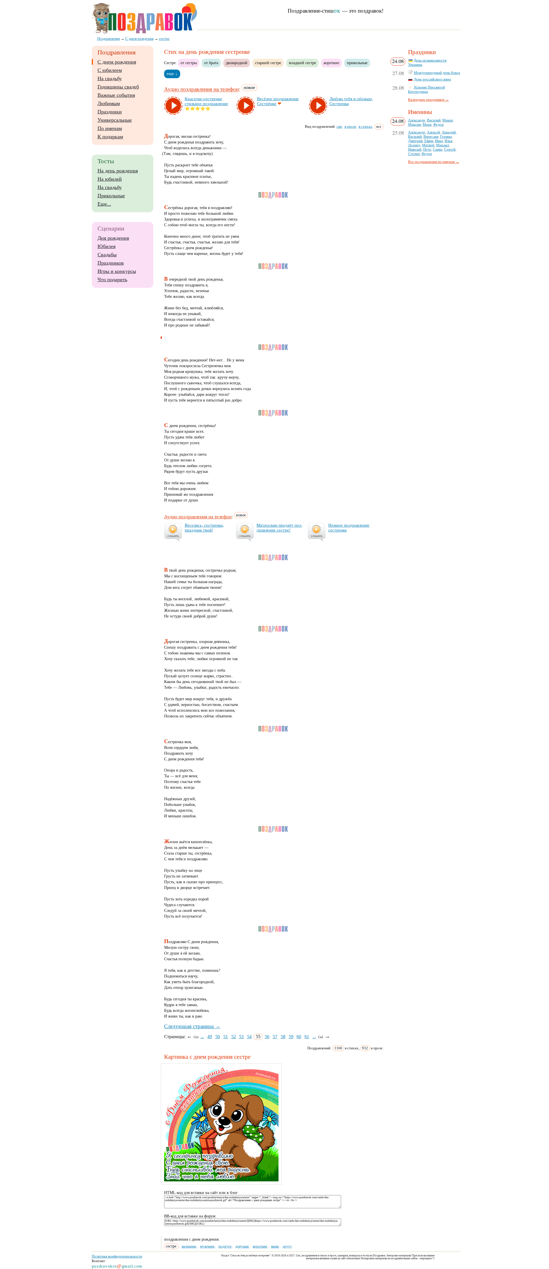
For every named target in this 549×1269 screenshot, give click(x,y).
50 (217, 1036)
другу (287, 1246)
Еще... (104, 204)
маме (275, 1246)
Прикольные (111, 195)
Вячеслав (430, 137)
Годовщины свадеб (118, 87)
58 (283, 1036)
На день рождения (118, 171)
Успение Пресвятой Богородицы (426, 89)
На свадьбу (110, 78)
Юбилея (107, 246)
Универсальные (115, 120)
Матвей (428, 145)
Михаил (442, 145)
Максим (414, 125)
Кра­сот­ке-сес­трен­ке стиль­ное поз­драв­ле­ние (206, 101)
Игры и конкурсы (117, 271)
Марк (427, 125)
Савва (437, 149)
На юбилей (110, 179)
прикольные (357, 62)
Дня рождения (113, 238)
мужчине (207, 1246)
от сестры (188, 62)
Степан (414, 154)
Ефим (428, 141)
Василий (434, 120)
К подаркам (110, 136)
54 (249, 1036)
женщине (189, 1246)
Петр (427, 149)
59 (291, 1036)
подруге (225, 1246)
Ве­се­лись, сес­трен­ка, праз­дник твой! (204, 527)
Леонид (414, 145)
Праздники (110, 112)
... (202, 1036)
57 (275, 1036)
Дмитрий (415, 141)
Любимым (109, 103)
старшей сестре (268, 62)
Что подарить (112, 279)
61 (307, 1036)
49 (209, 1036)
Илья (448, 141)
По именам (110, 128)
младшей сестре (302, 62)
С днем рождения (117, 62)
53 (241, 1036)
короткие (331, 62)
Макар (447, 120)
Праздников (111, 263)
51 (225, 1036)
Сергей (449, 149)
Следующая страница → (192, 1026)
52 (233, 1036)
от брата (211, 62)
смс (339, 126)
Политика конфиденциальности (117, 1256)
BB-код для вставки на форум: (190, 1216)
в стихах (365, 126)
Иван (439, 141)
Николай (414, 149)
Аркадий (449, 132)
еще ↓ (172, 73)
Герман (446, 137)
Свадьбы (107, 254)
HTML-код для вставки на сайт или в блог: (201, 1193)
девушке (242, 1246)
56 (267, 1036)
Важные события (116, 95)
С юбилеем (110, 70)
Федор (438, 125)
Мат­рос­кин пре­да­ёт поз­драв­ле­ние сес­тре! (279, 527)
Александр (416, 120)
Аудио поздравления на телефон (201, 89)
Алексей (433, 132)
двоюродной (236, 62)
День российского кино (432, 79)
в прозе (350, 126)
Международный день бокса (437, 73)
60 (299, 1036)
